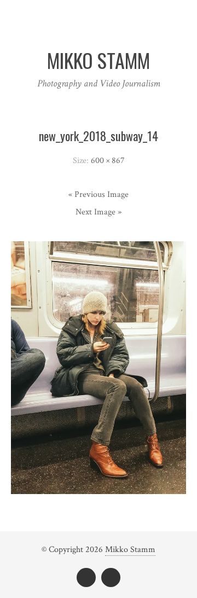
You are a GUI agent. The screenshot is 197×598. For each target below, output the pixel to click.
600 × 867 (108, 160)
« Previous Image (98, 194)
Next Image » (98, 212)
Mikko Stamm (130, 549)
